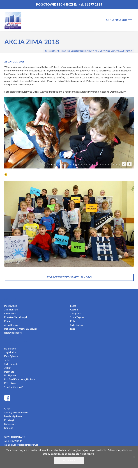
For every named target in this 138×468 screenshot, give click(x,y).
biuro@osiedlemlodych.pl (24, 444)
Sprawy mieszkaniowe (15, 412)
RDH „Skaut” (10, 383)
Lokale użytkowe (13, 416)
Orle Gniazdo (11, 364)
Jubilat (7, 367)
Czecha (74, 309)
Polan (73, 321)
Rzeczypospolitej (13, 332)
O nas (7, 408)
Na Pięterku (10, 375)
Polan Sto (9, 371)
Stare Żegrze (77, 317)
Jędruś (7, 360)
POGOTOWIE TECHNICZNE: (56, 4)
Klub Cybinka (11, 356)
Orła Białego (77, 325)
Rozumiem (69, 460)
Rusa (72, 328)
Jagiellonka (10, 352)
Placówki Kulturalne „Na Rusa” (20, 379)
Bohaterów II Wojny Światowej (20, 328)
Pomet (7, 321)
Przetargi (9, 420)
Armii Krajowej (12, 325)
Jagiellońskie (11, 309)
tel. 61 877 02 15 (90, 4)
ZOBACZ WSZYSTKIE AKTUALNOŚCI (69, 277)
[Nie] (133, 457)
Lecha (73, 305)
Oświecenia (10, 313)
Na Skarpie (10, 348)
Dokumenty (10, 424)
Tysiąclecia (76, 313)
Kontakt (8, 427)
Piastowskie (10, 305)
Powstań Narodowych (15, 317)
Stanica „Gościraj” (13, 387)
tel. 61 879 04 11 (13, 441)
